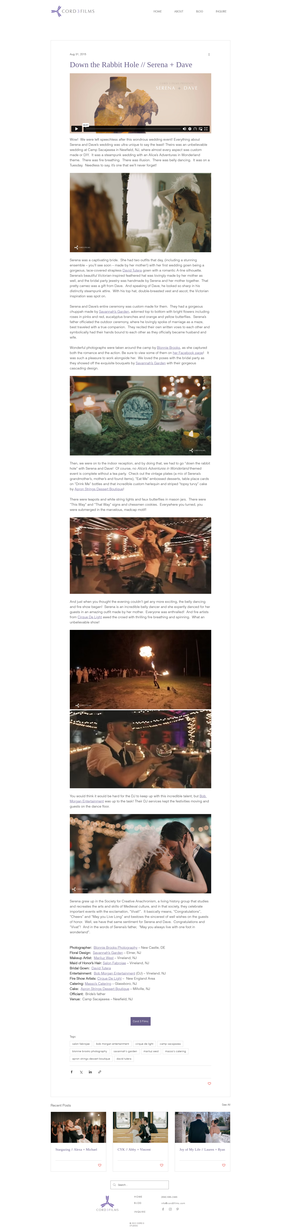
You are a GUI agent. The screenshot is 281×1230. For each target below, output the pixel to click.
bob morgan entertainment (112, 1043)
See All (226, 1104)
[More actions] (209, 54)
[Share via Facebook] (71, 1072)
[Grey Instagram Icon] (170, 1209)
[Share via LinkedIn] (90, 1072)
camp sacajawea (170, 1043)
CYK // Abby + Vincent (134, 1149)
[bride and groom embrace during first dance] (78, 1127)
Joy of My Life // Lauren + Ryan (202, 1149)
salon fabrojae (81, 1043)
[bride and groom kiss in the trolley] (140, 1127)
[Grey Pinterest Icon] (177, 1209)
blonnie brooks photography (89, 1051)
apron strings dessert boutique (91, 1058)
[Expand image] (140, 669)
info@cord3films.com (173, 1203)
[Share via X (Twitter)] (81, 1072)
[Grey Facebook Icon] (163, 1209)
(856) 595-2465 (169, 1196)
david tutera (124, 1058)
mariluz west (151, 1051)
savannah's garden (125, 1051)
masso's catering (175, 1051)
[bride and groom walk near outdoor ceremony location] (202, 1127)
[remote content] (140, 103)
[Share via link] (100, 1072)
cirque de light (144, 1043)
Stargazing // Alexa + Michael (76, 1149)
